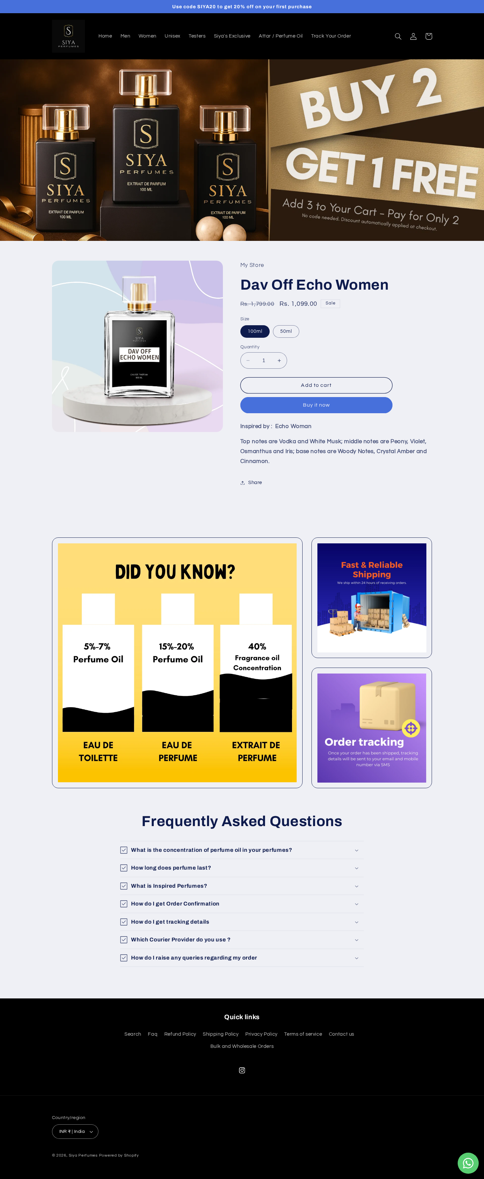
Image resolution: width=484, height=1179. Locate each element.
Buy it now (316, 405)
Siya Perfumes (83, 1155)
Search (132, 1034)
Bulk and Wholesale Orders (242, 1046)
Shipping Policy (220, 1034)
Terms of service (303, 1034)
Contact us (341, 1034)
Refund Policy (180, 1034)
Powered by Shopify (119, 1155)
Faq (152, 1034)
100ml (255, 331)
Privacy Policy (261, 1034)
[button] (398, 36)
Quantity (249, 347)
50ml (286, 331)
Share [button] (255, 482)
